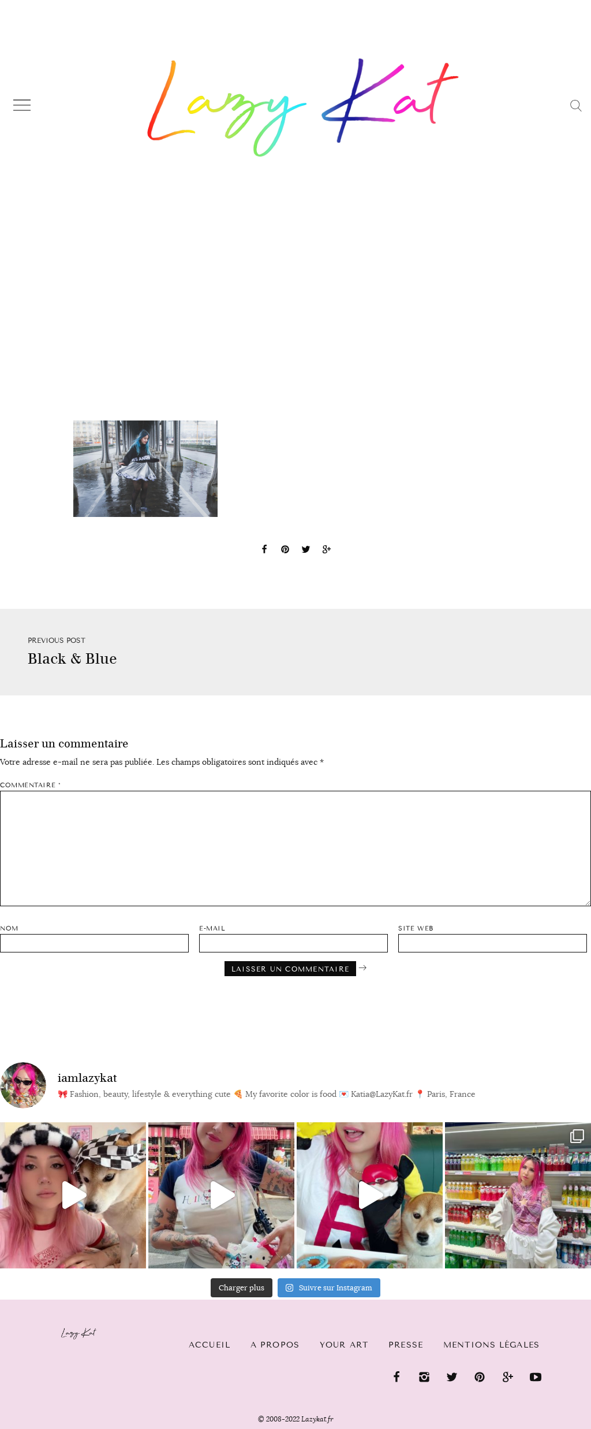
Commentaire (30, 785)
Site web (415, 928)
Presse (405, 1345)
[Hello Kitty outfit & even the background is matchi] (221, 1195)
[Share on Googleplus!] (326, 551)
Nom (9, 928)
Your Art (344, 1345)
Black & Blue (72, 659)
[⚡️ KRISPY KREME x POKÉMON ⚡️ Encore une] (370, 1195)
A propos (275, 1345)
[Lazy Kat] (303, 107)
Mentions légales (491, 1345)
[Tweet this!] (306, 551)
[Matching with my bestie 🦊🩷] (73, 1195)
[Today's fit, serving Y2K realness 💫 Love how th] (518, 1195)
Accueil (209, 1345)
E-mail (212, 928)
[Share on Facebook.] (264, 551)
